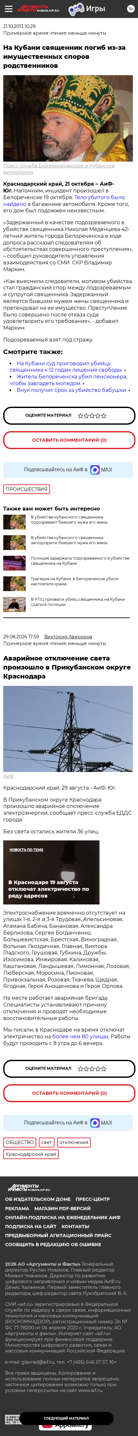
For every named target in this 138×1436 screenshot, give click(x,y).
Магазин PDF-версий (62, 1208)
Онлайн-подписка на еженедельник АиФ (62, 1217)
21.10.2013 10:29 (19, 26)
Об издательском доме (38, 1199)
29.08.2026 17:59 (21, 637)
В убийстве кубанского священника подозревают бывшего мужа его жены (69, 520)
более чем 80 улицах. (80, 1036)
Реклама (17, 1208)
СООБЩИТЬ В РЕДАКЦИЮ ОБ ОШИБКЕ (53, 1244)
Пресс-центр (93, 1199)
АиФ (8, 776)
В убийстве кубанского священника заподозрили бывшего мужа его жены (69, 540)
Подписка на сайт (30, 1226)
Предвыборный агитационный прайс (58, 1235)
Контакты (75, 1226)
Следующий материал (66, 1418)
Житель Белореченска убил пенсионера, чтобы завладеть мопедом (68, 380)
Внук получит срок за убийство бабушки (71, 390)
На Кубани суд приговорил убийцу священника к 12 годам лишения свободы (66, 366)
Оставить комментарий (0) (69, 440)
